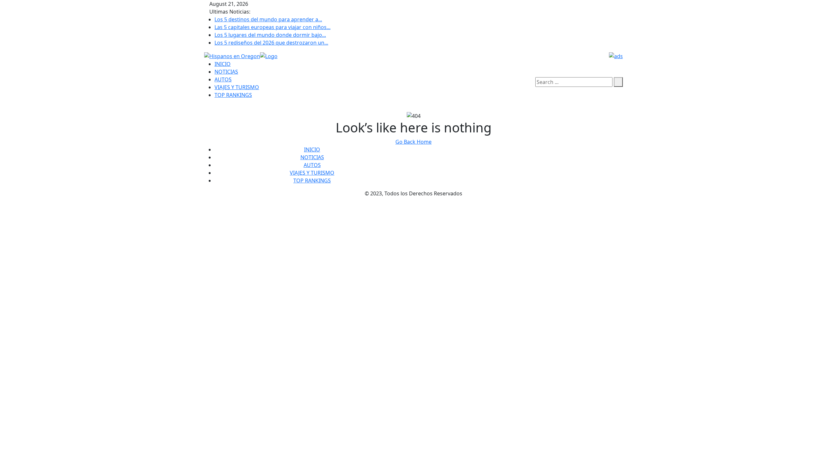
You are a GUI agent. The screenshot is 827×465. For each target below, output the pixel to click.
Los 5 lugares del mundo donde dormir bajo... (270, 34)
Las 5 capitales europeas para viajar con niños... (272, 27)
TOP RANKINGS (233, 94)
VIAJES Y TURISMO (237, 87)
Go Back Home (413, 141)
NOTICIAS (226, 71)
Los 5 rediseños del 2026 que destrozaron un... (271, 42)
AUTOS (223, 79)
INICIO (223, 63)
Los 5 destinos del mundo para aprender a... (268, 19)
